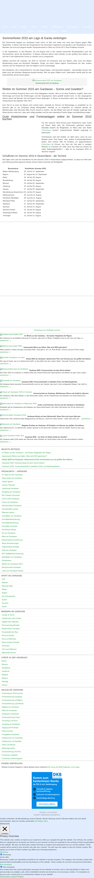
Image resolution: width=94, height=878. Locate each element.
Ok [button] (36, 821)
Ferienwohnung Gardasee (12, 697)
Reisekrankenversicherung (12, 540)
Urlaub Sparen (7, 481)
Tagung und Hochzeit (10, 728)
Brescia (5, 664)
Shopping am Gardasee (11, 492)
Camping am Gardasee (11, 724)
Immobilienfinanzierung (11, 519)
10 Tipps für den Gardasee (12, 475)
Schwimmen (6, 560)
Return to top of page (48, 812)
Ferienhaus (57, 27)
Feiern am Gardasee (10, 502)
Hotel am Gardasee (9, 710)
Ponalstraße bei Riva (10, 632)
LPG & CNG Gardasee (10, 499)
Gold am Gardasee (9, 550)
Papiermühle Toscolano (11, 629)
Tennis (4, 606)
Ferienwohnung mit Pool (11, 752)
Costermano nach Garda (11, 618)
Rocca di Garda (8, 635)
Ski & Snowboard (8, 596)
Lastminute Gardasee (10, 488)
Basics (24, 27)
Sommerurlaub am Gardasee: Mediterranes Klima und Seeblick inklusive (60, 393)
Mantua (5, 678)
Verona (4, 685)
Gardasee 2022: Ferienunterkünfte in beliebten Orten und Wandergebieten (49, 382)
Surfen (4, 600)
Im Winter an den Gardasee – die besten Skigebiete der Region (48, 336)
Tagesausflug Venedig (10, 547)
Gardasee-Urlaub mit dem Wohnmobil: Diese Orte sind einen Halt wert (53, 416)
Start (5, 27)
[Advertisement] (22, 138)
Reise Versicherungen (10, 543)
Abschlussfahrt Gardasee (11, 506)
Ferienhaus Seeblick (10, 755)
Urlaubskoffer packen (10, 509)
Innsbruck (5, 671)
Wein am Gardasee (9, 536)
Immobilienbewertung (10, 523)
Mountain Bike (7, 586)
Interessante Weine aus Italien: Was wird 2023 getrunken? (45, 347)
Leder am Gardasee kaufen (12, 571)
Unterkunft (73, 27)
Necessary (7, 855)
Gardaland (6, 668)
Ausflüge (87, 27)
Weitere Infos (42, 821)
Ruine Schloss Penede (10, 642)
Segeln (4, 593)
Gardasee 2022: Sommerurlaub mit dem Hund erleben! (49, 370)
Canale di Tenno (8, 615)
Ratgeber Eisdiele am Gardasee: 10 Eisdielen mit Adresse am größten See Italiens (53, 425)
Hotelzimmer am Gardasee (12, 738)
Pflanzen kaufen (8, 512)
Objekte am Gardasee (10, 707)
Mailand (5, 675)
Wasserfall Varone (9, 653)
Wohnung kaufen (8, 748)
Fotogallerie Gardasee (10, 734)
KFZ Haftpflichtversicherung (12, 554)
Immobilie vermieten (10, 526)
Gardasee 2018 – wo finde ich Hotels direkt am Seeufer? (46, 437)
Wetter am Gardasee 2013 (12, 564)
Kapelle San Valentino (10, 622)
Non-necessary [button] (6, 864)
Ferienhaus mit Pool (9, 721)
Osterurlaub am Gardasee (12, 478)
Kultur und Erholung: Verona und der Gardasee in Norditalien (61, 405)
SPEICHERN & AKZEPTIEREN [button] (12, 877)
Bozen (4, 661)
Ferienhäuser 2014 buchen (12, 693)
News (14, 27)
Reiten (4, 589)
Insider (53, 31)
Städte (44, 27)
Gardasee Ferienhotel (10, 714)
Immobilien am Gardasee (11, 516)
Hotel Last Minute (8, 745)
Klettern (5, 582)
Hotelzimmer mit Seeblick (11, 741)
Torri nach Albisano (9, 649)
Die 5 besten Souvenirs (11, 495)
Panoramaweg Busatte (10, 625)
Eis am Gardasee (8, 533)
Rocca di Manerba (9, 639)
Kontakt (37, 815)
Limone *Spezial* (8, 485)
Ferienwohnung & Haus (11, 717)
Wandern (42, 31)
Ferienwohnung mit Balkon (12, 700)
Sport (31, 31)
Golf (3, 579)
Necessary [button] (4, 852)
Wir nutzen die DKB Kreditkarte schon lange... (64, 767)
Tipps (63, 31)
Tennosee (5, 646)
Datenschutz (55, 815)
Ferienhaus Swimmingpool (12, 758)
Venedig (5, 681)
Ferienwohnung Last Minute (13, 704)
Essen (34, 27)
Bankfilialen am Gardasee (12, 557)
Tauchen (5, 603)
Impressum (45, 815)
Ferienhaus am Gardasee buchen (47, 330)
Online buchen (7, 731)
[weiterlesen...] (5, 340)
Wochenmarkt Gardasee (11, 567)
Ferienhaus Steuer (9, 530)
